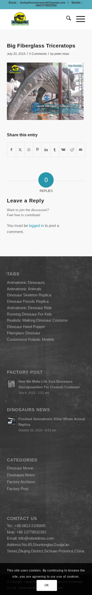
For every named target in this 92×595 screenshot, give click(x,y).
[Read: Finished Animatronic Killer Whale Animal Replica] (11, 421)
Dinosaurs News (21, 475)
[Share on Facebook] (11, 150)
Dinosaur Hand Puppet (26, 326)
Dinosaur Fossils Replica (28, 301)
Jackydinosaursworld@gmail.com (42, 2)
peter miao (61, 54)
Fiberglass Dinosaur (23, 333)
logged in (36, 225)
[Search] (66, 19)
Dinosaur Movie (20, 468)
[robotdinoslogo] (38, 19)
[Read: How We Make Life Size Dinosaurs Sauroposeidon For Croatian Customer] (11, 383)
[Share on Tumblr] (55, 150)
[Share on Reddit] (72, 150)
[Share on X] (20, 150)
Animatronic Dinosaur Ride (29, 308)
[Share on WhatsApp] (29, 150)
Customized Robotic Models (30, 339)
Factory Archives (21, 482)
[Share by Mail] (80, 150)
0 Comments (38, 54)
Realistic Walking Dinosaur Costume (37, 320)
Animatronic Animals (24, 289)
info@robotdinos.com (36, 538)
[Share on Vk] (63, 150)
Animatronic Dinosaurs (26, 282)
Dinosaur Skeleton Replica (29, 295)
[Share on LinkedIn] (46, 150)
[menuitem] (66, 19)
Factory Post (17, 489)
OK (46, 585)
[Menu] (78, 19)
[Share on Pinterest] (37, 150)
